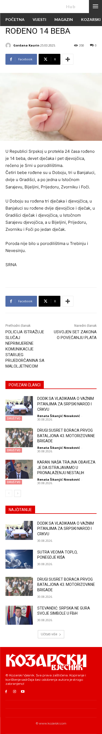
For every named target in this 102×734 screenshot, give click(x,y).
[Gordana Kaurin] (9, 45)
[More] (67, 59)
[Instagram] (14, 692)
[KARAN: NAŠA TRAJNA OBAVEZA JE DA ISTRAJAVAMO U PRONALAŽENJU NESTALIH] (19, 469)
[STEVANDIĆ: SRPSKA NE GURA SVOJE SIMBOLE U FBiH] (19, 615)
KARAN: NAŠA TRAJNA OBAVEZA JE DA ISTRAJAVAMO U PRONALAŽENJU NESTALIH (66, 467)
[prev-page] (8, 493)
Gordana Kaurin (26, 45)
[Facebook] (6, 692)
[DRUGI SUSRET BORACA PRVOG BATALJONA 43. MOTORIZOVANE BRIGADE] (19, 437)
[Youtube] (23, 692)
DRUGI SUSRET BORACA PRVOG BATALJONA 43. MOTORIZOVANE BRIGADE (66, 435)
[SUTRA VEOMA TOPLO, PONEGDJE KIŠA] (19, 559)
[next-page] (17, 493)
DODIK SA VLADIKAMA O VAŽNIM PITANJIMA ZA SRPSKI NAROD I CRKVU (65, 403)
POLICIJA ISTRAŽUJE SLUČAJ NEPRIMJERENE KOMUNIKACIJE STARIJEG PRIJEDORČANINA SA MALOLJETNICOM (24, 349)
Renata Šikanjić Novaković (58, 416)
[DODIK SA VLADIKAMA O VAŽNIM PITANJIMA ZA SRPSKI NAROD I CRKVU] (19, 405)
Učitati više (49, 634)
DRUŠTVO (13, 418)
